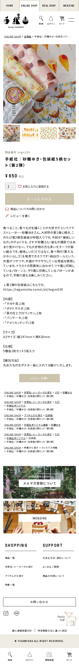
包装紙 (49, 415)
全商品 (28, 36)
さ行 (57, 392)
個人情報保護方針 (22, 630)
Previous (7, 84)
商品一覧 (10, 557)
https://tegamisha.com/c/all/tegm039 (33, 289)
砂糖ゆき (67, 392)
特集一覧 (10, 584)
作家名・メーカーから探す (38, 392)
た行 (57, 402)
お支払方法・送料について (57, 557)
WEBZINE (69, 5)
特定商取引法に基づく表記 (52, 630)
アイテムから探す (33, 415)
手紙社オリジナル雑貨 (36, 424)
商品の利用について (54, 575)
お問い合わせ (39, 602)
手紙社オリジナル (16, 405)
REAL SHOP (49, 5)
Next (71, 84)
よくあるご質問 (51, 566)
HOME (9, 5)
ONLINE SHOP (29, 5)
